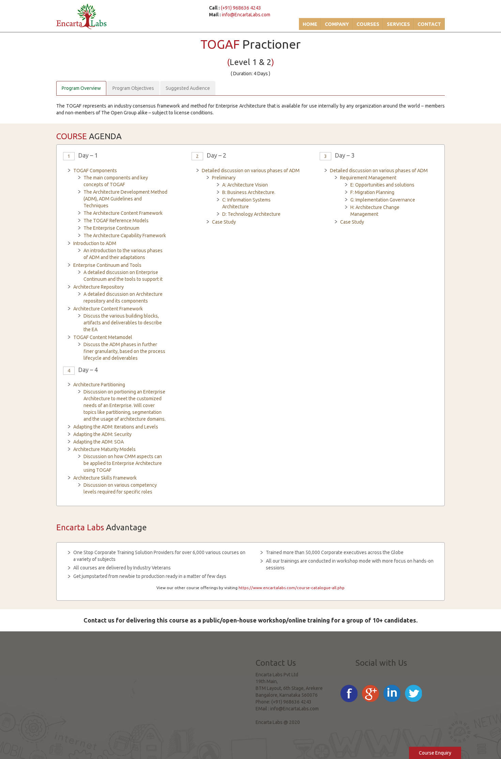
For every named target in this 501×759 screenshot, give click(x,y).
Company (337, 24)
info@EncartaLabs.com (246, 14)
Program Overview (81, 88)
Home (310, 24)
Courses (367, 24)
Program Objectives (133, 88)
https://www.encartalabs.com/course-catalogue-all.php (292, 587)
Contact (429, 24)
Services (398, 24)
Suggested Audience (188, 88)
